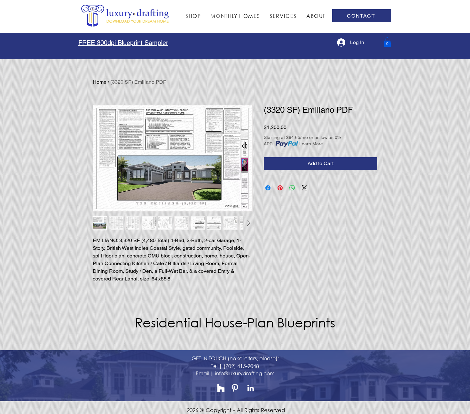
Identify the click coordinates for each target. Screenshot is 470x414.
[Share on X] (304, 188)
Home (99, 82)
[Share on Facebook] (268, 188)
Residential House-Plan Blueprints (235, 322)
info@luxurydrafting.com (245, 373)
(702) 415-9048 (241, 366)
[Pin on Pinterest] (280, 188)
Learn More (311, 143)
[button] (387, 42)
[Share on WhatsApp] (292, 188)
